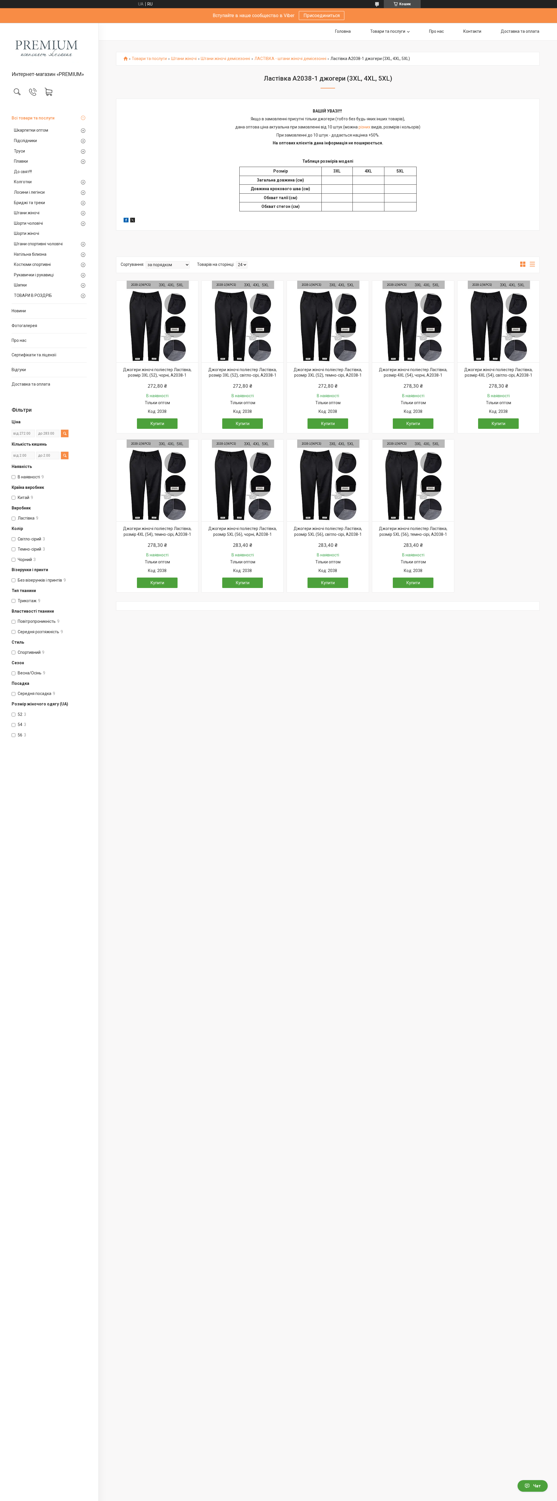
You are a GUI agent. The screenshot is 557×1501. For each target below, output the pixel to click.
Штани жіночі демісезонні (225, 59)
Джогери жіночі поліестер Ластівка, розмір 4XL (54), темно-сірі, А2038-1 (157, 531)
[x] (132, 221)
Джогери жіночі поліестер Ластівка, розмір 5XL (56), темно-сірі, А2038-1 (413, 531)
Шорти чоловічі (28, 223)
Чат (537, 1486)
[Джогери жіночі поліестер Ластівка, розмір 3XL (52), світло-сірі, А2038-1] (242, 321)
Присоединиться (321, 15)
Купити (157, 423)
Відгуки (19, 369)
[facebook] (126, 221)
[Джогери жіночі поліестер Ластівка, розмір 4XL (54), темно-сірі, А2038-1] (157, 480)
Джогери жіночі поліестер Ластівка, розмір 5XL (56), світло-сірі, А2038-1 (328, 531)
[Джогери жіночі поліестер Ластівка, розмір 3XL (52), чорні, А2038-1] (157, 321)
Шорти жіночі (26, 233)
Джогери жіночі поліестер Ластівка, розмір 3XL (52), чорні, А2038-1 (157, 372)
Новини (19, 310)
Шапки (20, 285)
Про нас (19, 340)
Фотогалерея (24, 325)
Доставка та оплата (31, 384)
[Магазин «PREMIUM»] (49, 47)
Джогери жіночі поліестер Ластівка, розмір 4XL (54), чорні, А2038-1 (413, 372)
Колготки (23, 181)
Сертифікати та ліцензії (34, 355)
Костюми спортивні (32, 264)
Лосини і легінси (29, 192)
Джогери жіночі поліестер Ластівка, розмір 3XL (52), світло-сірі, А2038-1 (242, 372)
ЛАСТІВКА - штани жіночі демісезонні (290, 59)
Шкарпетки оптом (31, 130)
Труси (19, 151)
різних (364, 127)
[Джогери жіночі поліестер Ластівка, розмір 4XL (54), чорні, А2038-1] (413, 321)
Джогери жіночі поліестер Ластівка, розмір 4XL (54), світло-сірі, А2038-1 (498, 372)
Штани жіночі (26, 212)
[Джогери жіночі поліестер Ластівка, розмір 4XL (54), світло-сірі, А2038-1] (498, 321)
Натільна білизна (30, 254)
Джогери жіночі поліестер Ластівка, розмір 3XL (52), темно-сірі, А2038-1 (328, 372)
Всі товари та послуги (33, 118)
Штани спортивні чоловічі (38, 244)
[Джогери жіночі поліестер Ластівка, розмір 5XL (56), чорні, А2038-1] (242, 480)
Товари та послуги (387, 31)
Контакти (472, 31)
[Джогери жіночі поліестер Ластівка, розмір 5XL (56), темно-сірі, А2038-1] (413, 480)
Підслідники (25, 140)
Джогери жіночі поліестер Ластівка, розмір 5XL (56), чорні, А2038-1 (242, 531)
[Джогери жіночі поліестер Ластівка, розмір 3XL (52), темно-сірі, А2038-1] (328, 321)
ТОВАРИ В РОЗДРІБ (33, 295)
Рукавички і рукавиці (34, 275)
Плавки (21, 161)
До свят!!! (23, 171)
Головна (343, 31)
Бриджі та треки (29, 202)
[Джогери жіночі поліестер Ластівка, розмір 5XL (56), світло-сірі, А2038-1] (328, 480)
